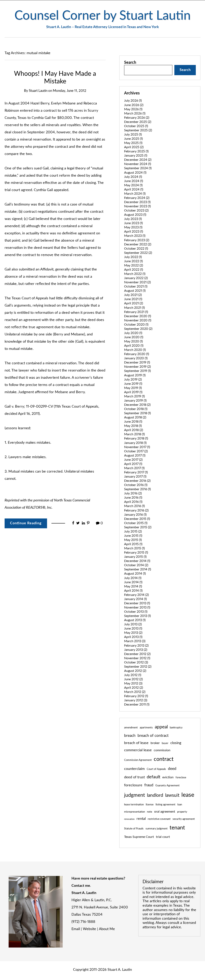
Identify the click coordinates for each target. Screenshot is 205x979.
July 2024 (133, 176)
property (182, 811)
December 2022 (137, 244)
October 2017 (136, 451)
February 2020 (136, 354)
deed (172, 769)
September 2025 (138, 130)
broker (155, 743)
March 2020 (135, 349)
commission (162, 750)
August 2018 (135, 417)
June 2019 (133, 383)
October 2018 (135, 409)
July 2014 (132, 578)
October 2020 (136, 324)
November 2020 (137, 320)
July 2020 (133, 333)
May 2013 (133, 632)
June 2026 (133, 105)
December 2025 (137, 122)
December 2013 (137, 603)
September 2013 (137, 616)
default (153, 777)
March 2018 (134, 434)
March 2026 (134, 113)
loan (179, 804)
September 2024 (138, 168)
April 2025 (134, 147)
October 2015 (135, 523)
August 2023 (135, 214)
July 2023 (133, 219)
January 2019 (135, 400)
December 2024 (137, 159)
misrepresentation (134, 811)
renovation (129, 819)
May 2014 (133, 586)
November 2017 (137, 447)
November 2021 (137, 282)
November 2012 (137, 658)
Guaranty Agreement (167, 785)
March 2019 (134, 396)
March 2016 (134, 506)
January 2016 (135, 514)
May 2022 (133, 265)
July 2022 (133, 257)
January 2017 (135, 476)
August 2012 (135, 670)
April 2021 (133, 303)
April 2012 (133, 687)
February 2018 (136, 438)
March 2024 (135, 193)
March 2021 (134, 307)
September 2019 (137, 371)
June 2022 (133, 261)
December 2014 (137, 561)
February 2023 (136, 240)
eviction (168, 777)
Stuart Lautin (38, 90)
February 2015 (136, 552)
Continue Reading (26, 523)
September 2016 (137, 489)
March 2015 (134, 548)
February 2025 (136, 151)
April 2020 (133, 345)
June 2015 (133, 535)
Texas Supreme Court (139, 836)
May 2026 (133, 109)
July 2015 (133, 531)
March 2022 (134, 273)
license (150, 804)
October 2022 (136, 248)
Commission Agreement (138, 760)
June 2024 (133, 181)
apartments (146, 727)
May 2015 (133, 540)
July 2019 (133, 379)
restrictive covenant (159, 819)
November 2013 (137, 607)
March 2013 (134, 641)
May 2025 (133, 143)
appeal (161, 727)
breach (130, 736)
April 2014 (133, 590)
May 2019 (133, 388)
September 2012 (137, 666)
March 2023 (134, 235)
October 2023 (136, 210)
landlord (155, 795)
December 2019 (137, 362)
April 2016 (133, 501)
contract (164, 759)
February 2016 (136, 510)
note (149, 811)
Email (75, 929)
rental (141, 818)
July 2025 (133, 134)
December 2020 (137, 316)
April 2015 (133, 544)
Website (89, 929)
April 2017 (133, 464)
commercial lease (138, 750)
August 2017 (134, 455)
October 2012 (136, 662)
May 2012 (133, 683)
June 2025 (133, 138)
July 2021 (133, 295)
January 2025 (135, 155)
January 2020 (136, 358)
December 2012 (137, 654)
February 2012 (136, 696)
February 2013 (136, 645)
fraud (148, 785)
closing (175, 743)
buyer (165, 743)
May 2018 (133, 425)
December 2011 (136, 704)
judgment (134, 795)
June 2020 (133, 337)
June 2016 (133, 497)
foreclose (181, 777)
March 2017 (134, 468)
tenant (177, 827)
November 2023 (137, 206)
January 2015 (135, 556)
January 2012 (135, 700)
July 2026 (133, 100)
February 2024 (136, 197)
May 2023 (133, 227)
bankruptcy (176, 727)
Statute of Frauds (134, 828)
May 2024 (133, 185)
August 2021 (135, 290)
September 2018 (137, 413)
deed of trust (134, 777)
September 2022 (138, 252)
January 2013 (135, 649)
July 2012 (132, 675)
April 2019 (133, 392)
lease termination (134, 804)
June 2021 (133, 299)
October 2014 (136, 565)
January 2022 (136, 278)
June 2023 (133, 223)
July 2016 (133, 493)
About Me (107, 929)
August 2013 (135, 620)
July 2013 (133, 624)
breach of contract (153, 736)
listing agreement (165, 804)
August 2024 (135, 172)
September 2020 (138, 328)
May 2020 (133, 341)
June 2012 (133, 679)
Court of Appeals (156, 769)
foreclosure (133, 785)
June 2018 (133, 421)
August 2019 (135, 375)
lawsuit (172, 795)
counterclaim (134, 768)
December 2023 (137, 202)
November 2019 (137, 366)
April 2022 (133, 269)
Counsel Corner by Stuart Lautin (102, 15)
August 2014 (135, 573)
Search (130, 63)
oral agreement (164, 811)
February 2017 (136, 472)
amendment (131, 727)
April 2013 (133, 637)
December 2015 (137, 518)
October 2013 (135, 611)
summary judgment (157, 828)
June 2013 (133, 628)
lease (187, 795)
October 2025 (136, 126)
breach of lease (136, 743)
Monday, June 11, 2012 (69, 90)
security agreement (184, 819)
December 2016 (137, 480)
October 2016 (135, 485)
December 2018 (137, 404)
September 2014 (137, 569)
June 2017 (133, 459)
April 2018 (133, 430)
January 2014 (135, 599)
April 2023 (133, 231)
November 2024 (137, 164)
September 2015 (137, 527)
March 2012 (134, 692)
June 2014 (133, 582)
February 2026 (136, 117)
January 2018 (135, 442)
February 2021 (136, 312)
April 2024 (133, 189)
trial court (163, 836)
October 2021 (135, 286)
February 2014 (136, 594)
